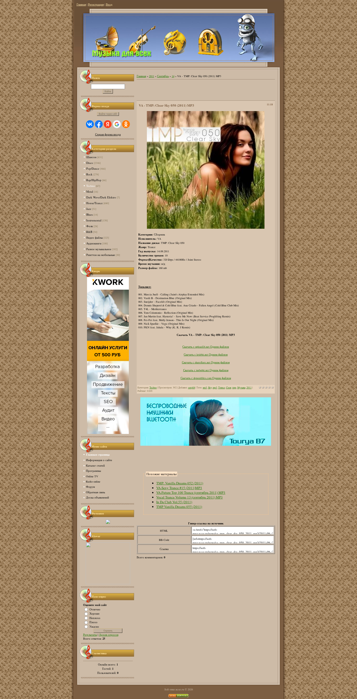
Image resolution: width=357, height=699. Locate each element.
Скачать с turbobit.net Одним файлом (205, 370)
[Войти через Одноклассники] (126, 124)
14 (173, 76)
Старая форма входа (108, 134)
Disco (89, 163)
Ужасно (94, 626)
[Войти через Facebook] (99, 124)
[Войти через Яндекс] (108, 124)
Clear (228, 387)
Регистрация (96, 4)
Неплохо (94, 618)
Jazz (88, 209)
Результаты (90, 635)
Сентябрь (163, 76)
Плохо (93, 622)
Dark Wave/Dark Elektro (101, 197)
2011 (151, 76)
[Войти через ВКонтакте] (90, 124)
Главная (81, 4)
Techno (90, 186)
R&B (89, 232)
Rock (89, 174)
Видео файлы (94, 237)
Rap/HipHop (93, 180)
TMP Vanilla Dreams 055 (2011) (179, 506)
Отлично (94, 609)
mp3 (215, 387)
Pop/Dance (92, 168)
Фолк (89, 226)
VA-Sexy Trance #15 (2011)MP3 (179, 487)
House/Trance (94, 203)
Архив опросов (108, 635)
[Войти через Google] (117, 124)
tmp (234, 387)
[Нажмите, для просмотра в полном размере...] (205, 228)
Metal (89, 191)
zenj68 (191, 387)
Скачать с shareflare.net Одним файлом (206, 362)
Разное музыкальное (98, 249)
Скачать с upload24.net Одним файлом (205, 346)
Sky (210, 387)
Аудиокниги (93, 243)
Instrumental (93, 220)
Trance (221, 387)
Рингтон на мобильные (100, 255)
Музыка (241, 387)
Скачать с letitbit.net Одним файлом (206, 354)
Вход (109, 4)
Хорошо (94, 613)
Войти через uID (108, 114)
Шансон (91, 157)
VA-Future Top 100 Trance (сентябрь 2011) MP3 (190, 492)
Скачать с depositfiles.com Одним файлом (206, 378)
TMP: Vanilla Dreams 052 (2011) (179, 483)
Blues (89, 214)
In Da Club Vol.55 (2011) (174, 502)
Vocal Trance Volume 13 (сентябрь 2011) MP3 (189, 497)
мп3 (205, 387)
